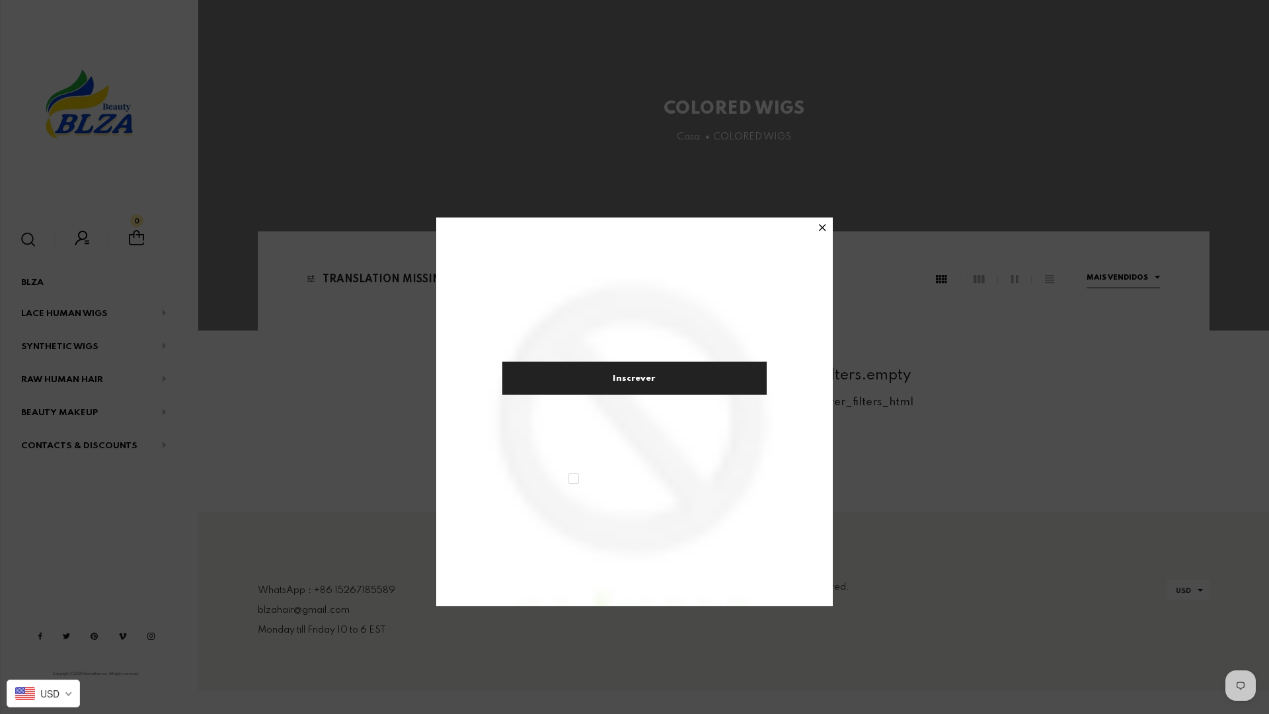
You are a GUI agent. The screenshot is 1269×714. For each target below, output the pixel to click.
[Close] (822, 229)
